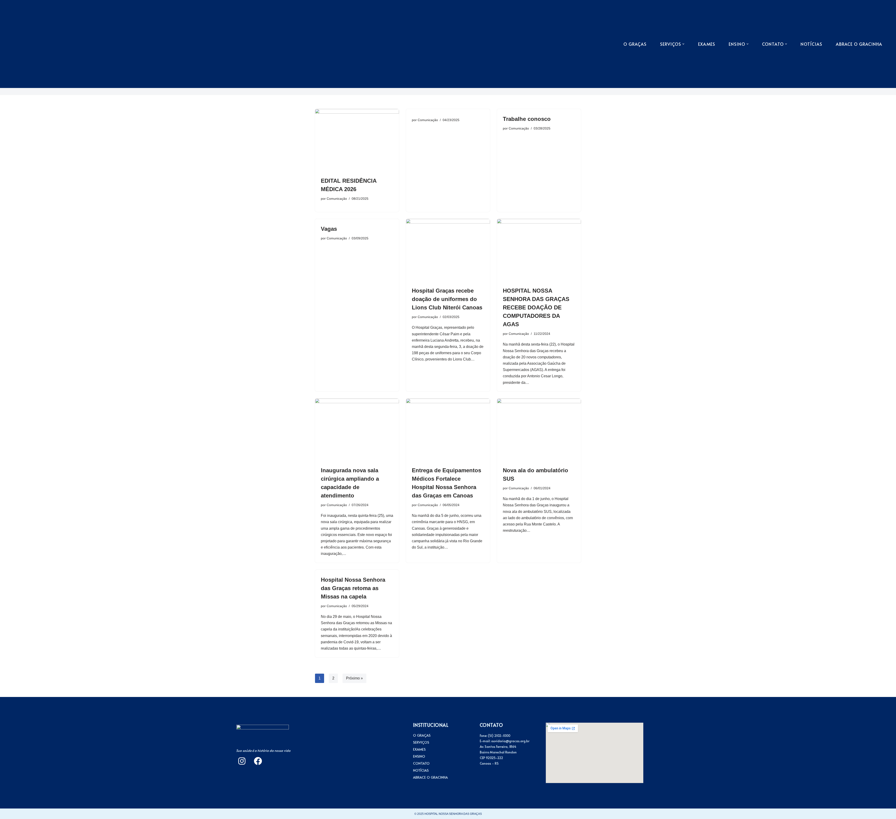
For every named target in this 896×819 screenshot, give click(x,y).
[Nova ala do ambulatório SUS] (539, 430)
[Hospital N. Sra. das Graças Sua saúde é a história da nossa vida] (31, 44)
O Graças (635, 44)
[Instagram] (241, 761)
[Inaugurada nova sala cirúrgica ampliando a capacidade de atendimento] (357, 430)
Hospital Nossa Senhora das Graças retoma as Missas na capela (353, 588)
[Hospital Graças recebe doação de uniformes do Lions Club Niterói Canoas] (448, 250)
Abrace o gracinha (859, 44)
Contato (421, 763)
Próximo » (354, 678)
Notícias (811, 44)
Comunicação (337, 198)
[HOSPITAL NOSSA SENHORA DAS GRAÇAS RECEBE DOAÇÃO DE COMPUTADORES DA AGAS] (539, 250)
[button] (683, 44)
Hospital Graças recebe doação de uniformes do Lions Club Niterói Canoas (447, 299)
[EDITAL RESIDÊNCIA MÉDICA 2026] (357, 140)
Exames (706, 44)
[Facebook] (258, 761)
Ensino (419, 756)
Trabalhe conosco (527, 119)
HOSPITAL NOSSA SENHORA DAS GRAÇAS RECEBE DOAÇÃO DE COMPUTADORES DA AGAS (536, 307)
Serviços (421, 742)
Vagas (329, 229)
